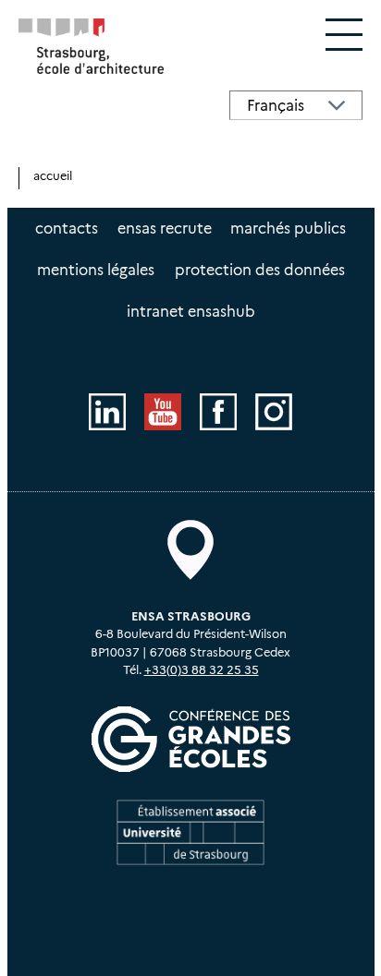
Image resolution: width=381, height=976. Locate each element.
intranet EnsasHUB (191, 311)
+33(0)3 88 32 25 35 (201, 670)
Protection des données (260, 270)
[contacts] (190, 550)
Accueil (52, 176)
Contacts (66, 228)
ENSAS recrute (164, 228)
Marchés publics (288, 228)
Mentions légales (95, 270)
